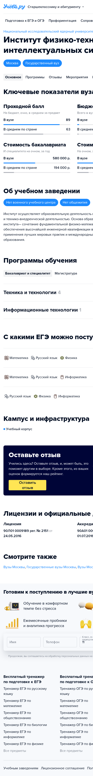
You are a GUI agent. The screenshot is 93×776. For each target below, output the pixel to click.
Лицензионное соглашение (63, 768)
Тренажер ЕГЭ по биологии (25, 725)
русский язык (46, 358)
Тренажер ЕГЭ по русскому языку (25, 691)
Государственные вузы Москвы (51, 567)
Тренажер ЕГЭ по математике (17, 703)
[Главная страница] (14, 6)
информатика (76, 377)
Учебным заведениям (20, 768)
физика (71, 358)
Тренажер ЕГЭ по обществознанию (17, 715)
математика (19, 358)
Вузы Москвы (14, 567)
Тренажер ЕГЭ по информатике (17, 734)
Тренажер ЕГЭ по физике (23, 744)
